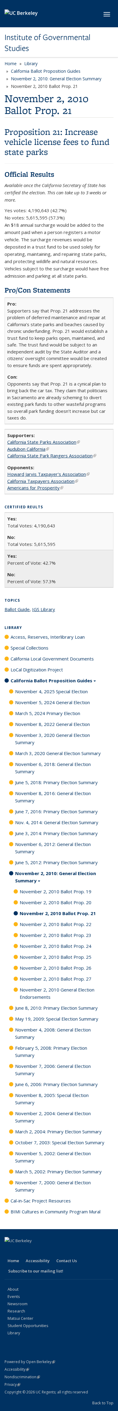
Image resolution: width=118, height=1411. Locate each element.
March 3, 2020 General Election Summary (58, 753)
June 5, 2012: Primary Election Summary (56, 862)
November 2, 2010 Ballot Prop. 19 (55, 891)
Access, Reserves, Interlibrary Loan (48, 637)
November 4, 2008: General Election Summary (53, 1033)
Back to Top (102, 1403)
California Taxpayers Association (42, 481)
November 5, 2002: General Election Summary (53, 1157)
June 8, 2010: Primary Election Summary (56, 1008)
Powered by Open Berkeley (30, 1361)
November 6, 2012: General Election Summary (53, 847)
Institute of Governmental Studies (47, 43)
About (13, 1289)
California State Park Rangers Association (51, 456)
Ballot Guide (17, 609)
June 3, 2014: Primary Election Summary (56, 833)
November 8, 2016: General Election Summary (53, 797)
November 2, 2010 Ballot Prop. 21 (58, 913)
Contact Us (66, 1260)
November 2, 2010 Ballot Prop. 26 (55, 968)
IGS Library (43, 609)
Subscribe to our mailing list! (35, 1271)
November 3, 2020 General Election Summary (52, 738)
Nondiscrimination (22, 1376)
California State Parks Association (43, 442)
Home (11, 63)
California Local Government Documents (52, 659)
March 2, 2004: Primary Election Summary (58, 1131)
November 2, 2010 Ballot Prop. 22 (55, 924)
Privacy (12, 1384)
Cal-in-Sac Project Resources (41, 1201)
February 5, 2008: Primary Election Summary (51, 1051)
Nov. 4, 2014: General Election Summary (56, 822)
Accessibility (38, 1260)
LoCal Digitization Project (37, 670)
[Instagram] (57, 1251)
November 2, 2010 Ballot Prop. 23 (55, 935)
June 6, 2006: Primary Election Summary (56, 1084)
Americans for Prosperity (35, 488)
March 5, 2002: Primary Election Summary (58, 1172)
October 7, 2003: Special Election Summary (59, 1142)
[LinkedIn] (33, 1251)
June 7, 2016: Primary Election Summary (56, 811)
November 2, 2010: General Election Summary (56, 79)
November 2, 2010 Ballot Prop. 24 (55, 946)
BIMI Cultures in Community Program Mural (55, 1212)
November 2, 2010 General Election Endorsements (57, 993)
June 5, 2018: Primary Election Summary (56, 782)
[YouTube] (45, 1251)
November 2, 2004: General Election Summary (53, 1117)
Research (16, 1311)
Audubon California (28, 449)
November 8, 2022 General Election (52, 724)
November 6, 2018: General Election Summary (53, 767)
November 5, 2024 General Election (52, 702)
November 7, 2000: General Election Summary (53, 1186)
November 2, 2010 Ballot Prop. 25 (55, 957)
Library (31, 63)
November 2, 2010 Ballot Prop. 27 (55, 979)
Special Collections (29, 648)
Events (14, 1296)
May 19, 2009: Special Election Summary (56, 1019)
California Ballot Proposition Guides (45, 71)
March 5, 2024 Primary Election (47, 713)
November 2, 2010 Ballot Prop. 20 (55, 902)
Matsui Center (20, 1318)
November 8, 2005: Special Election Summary (52, 1098)
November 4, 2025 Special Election (51, 691)
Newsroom (18, 1303)
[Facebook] (10, 1251)
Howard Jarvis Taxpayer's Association (48, 474)
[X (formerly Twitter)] (21, 1251)
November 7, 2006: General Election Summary (53, 1069)
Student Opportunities (28, 1325)
